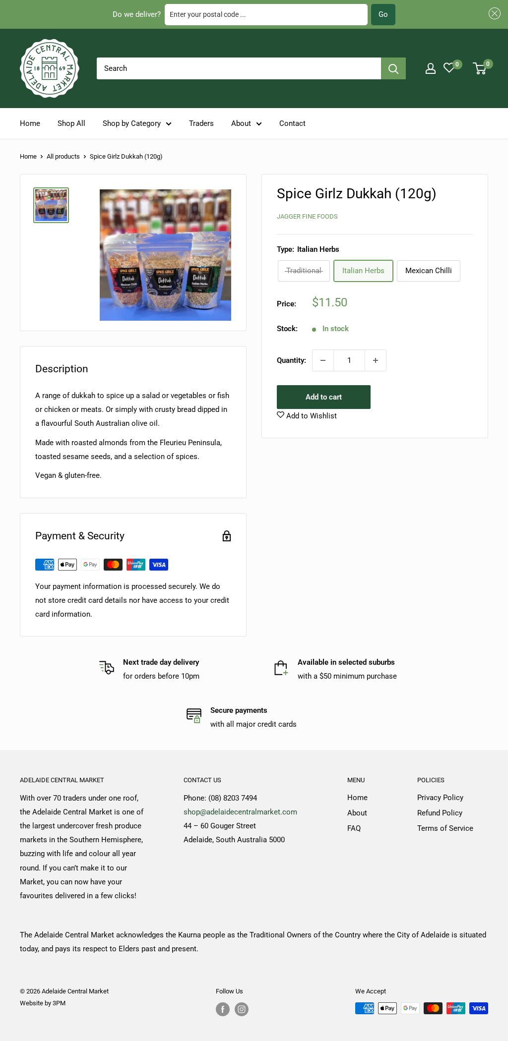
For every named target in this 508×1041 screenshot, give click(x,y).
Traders (201, 123)
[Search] (393, 68)
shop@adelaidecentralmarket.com (240, 812)
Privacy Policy (440, 797)
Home (30, 123)
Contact (292, 123)
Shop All (71, 123)
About (241, 123)
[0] (480, 68)
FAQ (354, 828)
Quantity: (291, 360)
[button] (493, 13)
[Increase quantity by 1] (375, 360)
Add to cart (324, 397)
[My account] (431, 68)
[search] (239, 68)
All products (63, 156)
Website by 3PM (42, 1003)
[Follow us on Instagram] (242, 1009)
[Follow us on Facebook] (223, 1009)
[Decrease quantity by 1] (323, 360)
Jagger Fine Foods (307, 216)
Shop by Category (132, 123)
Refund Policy (439, 813)
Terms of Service (445, 828)
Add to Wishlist (310, 415)
